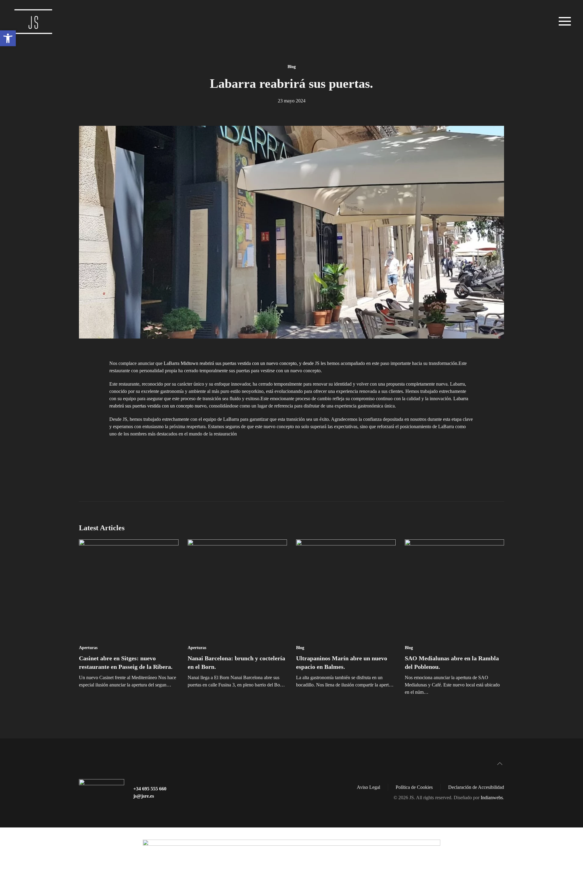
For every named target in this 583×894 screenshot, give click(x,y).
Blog (292, 66)
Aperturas (88, 647)
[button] (8, 38)
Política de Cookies (414, 787)
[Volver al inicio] (34, 21)
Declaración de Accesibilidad (476, 787)
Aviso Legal (368, 787)
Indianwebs (492, 797)
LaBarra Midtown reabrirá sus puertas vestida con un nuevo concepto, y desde (239, 363)
